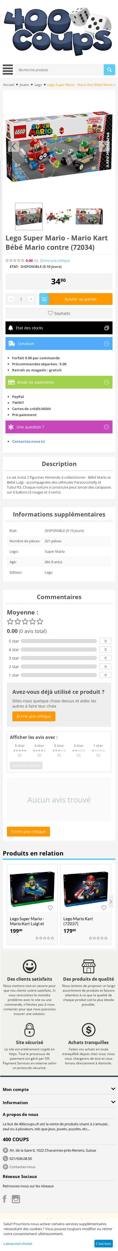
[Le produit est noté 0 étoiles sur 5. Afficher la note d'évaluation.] (45, 938)
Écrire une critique (55, 260)
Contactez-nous (22, 1166)
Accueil (8, 84)
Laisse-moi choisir (18, 1243)
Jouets (24, 84)
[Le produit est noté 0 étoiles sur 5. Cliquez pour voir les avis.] (15, 260)
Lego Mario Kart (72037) (78, 921)
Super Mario (55, 551)
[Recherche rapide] (109, 69)
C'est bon (103, 1243)
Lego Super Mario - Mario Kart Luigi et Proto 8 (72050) (27, 923)
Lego (38, 84)
